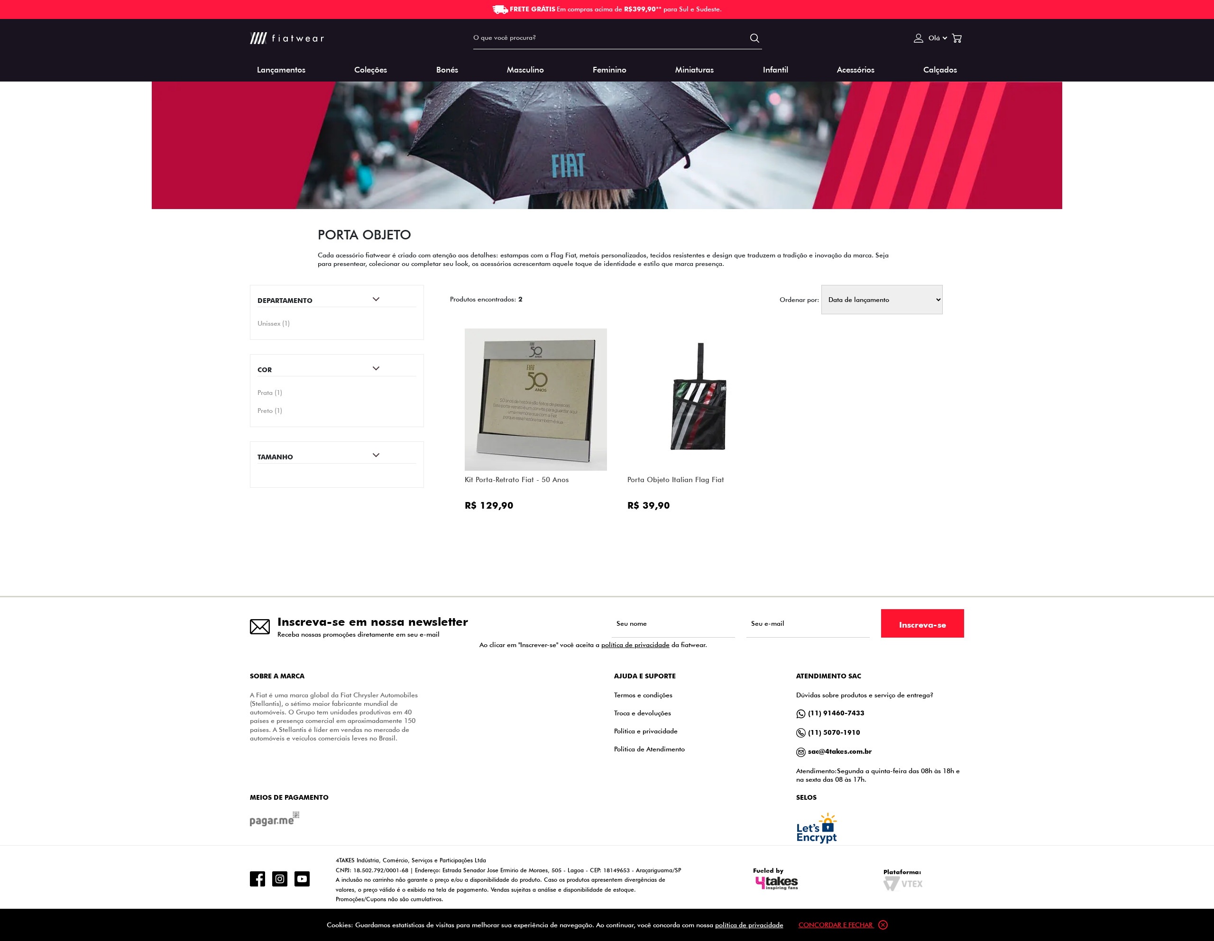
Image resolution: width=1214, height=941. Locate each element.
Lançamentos (281, 69)
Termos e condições (643, 694)
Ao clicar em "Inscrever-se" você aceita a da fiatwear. (593, 644)
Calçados (940, 69)
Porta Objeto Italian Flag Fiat (675, 479)
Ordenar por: (799, 299)
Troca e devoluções (642, 712)
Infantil (775, 69)
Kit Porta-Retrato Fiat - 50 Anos (517, 479)
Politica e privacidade (646, 730)
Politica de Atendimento (649, 748)
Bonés (447, 69)
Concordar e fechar (836, 924)
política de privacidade (635, 644)
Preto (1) (270, 410)
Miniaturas (694, 69)
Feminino (609, 69)
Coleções (370, 69)
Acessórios (855, 69)
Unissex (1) (274, 323)
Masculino (525, 69)
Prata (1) (270, 392)
